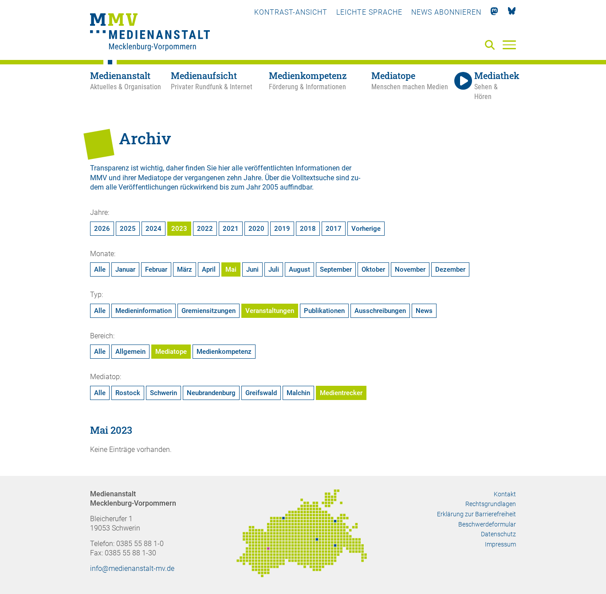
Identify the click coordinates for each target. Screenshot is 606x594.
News (424, 311)
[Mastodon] (494, 12)
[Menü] (509, 44)
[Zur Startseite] (150, 33)
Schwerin (163, 393)
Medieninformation (143, 311)
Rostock (127, 393)
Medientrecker (341, 393)
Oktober (373, 269)
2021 (231, 229)
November (410, 269)
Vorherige (366, 229)
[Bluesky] (512, 12)
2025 (128, 229)
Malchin (298, 393)
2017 (334, 229)
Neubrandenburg (211, 393)
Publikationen (324, 311)
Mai (230, 269)
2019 (282, 229)
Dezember (450, 269)
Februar (156, 269)
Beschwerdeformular (487, 524)
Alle (100, 269)
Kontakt (505, 494)
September (336, 269)
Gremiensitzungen (208, 311)
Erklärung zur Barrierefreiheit (476, 514)
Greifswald (261, 393)
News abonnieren (446, 12)
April (209, 269)
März (184, 269)
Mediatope (171, 352)
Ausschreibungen (380, 311)
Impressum (500, 544)
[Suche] (491, 45)
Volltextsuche (313, 178)
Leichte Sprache (369, 12)
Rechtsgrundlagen (490, 503)
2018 (308, 229)
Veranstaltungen (269, 311)
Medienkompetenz (224, 352)
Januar (125, 269)
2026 (102, 229)
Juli (273, 269)
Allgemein (130, 352)
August (299, 269)
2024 (153, 229)
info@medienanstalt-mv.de (132, 568)
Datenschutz (498, 534)
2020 (256, 229)
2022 (205, 229)
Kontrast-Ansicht (290, 12)
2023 (179, 229)
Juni (252, 269)
